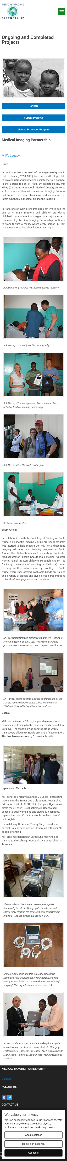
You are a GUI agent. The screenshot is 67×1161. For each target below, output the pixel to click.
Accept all (33, 1152)
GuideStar (7, 1078)
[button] (61, 11)
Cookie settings (33, 1135)
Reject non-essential (33, 1143)
